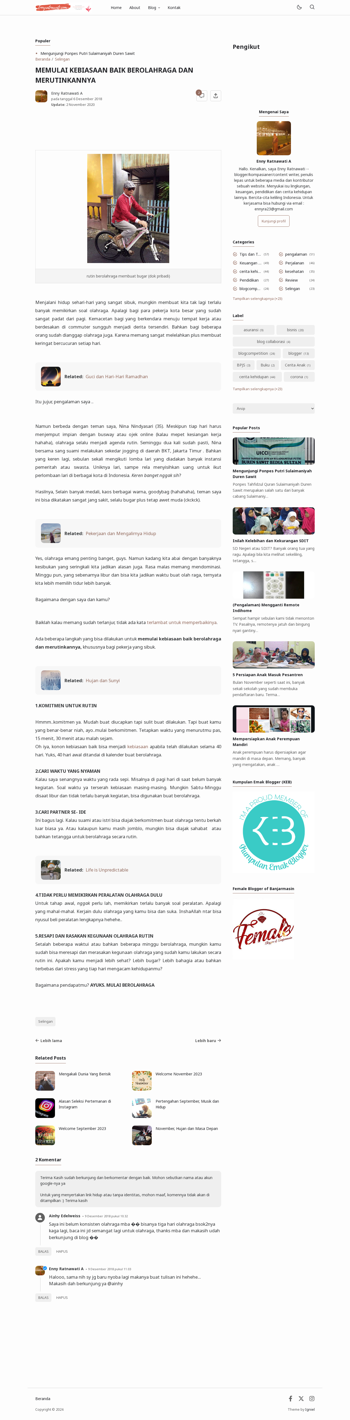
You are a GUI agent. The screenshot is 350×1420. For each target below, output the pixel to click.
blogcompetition (251, 288)
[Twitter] (301, 1400)
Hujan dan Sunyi (103, 680)
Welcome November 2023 (179, 1073)
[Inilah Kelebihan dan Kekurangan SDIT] (274, 533)
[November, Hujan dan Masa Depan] (142, 1143)
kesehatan (294, 271)
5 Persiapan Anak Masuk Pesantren (268, 674)
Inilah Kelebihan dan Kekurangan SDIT (271, 540)
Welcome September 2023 (82, 1128)
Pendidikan (249, 280)
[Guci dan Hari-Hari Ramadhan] (51, 384)
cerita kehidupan (251, 271)
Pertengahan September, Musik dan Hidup (187, 1104)
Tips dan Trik (251, 254)
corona (296, 376)
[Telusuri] (312, 7)
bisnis (292, 329)
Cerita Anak (295, 365)
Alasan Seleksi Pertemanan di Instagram (85, 1104)
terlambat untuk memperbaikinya (182, 622)
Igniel (310, 1409)
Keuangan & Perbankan (251, 262)
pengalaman (296, 254)
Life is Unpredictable (107, 870)
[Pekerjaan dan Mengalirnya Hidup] (51, 541)
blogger (295, 353)
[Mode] (299, 7)
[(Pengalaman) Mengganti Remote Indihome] (274, 597)
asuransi (251, 329)
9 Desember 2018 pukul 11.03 (109, 1269)
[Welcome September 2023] (45, 1143)
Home (116, 7)
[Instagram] (312, 1400)
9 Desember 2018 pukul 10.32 (106, 1216)
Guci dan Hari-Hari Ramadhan (117, 376)
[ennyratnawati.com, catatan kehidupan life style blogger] (63, 7)
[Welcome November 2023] (142, 1089)
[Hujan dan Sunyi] (51, 688)
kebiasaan (137, 746)
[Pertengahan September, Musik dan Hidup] (142, 1116)
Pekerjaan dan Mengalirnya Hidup (121, 533)
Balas (43, 1251)
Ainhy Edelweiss (64, 1215)
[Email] (290, 1400)
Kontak (174, 7)
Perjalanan (294, 262)
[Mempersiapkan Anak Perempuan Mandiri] (274, 731)
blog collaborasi (271, 341)
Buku (265, 365)
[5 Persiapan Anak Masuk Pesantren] (274, 667)
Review (291, 280)
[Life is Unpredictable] (51, 878)
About (134, 7)
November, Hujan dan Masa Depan (187, 1128)
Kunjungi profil (274, 221)
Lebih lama (51, 1040)
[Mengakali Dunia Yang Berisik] (45, 1089)
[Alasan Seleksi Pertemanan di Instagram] (45, 1116)
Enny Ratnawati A (66, 1268)
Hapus (62, 1251)
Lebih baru (205, 1040)
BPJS (241, 365)
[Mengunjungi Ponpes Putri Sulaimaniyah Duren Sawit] (274, 463)
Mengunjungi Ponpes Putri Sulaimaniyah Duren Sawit (87, 53)
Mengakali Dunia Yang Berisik (85, 1073)
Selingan (45, 1021)
